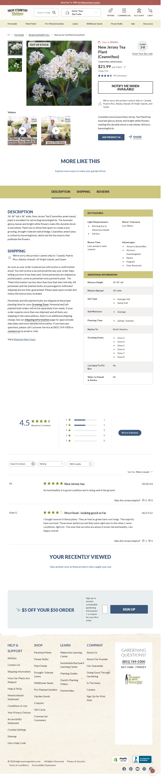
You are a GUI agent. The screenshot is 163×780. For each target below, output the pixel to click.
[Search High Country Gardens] (54, 12)
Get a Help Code (17, 742)
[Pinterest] (131, 769)
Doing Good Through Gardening (98, 674)
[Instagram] (144, 769)
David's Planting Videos (69, 682)
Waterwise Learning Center (71, 654)
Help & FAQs (15, 688)
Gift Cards (40, 709)
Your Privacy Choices (19, 712)
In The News (93, 682)
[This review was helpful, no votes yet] (143, 500)
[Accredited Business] (142, 759)
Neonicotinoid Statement (15, 697)
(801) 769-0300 (133, 661)
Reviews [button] (103, 191)
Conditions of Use (17, 705)
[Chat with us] (152, 771)
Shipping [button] (83, 191)
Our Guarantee (95, 665)
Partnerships (67, 690)
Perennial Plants (43, 652)
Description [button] (60, 191)
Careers (91, 689)
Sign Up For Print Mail (96, 698)
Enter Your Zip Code (142, 53)
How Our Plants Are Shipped (19, 680)
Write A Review (130, 432)
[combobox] (51, 464)
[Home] (9, 35)
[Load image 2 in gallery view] (15, 64)
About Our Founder (97, 659)
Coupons (39, 702)
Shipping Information (19, 671)
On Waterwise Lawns (89, 2)
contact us (14, 331)
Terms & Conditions (19, 765)
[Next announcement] (151, 2)
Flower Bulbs (41, 659)
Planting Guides (69, 673)
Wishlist (12, 658)
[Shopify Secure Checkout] (120, 759)
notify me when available (125, 87)
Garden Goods (42, 696)
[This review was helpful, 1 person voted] (143, 541)
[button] (150, 12)
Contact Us (14, 664)
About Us (92, 652)
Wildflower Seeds (43, 682)
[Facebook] (124, 769)
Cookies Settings (17, 729)
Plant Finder (40, 665)
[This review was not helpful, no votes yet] (149, 500)
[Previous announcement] (9, 2)
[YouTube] (137, 769)
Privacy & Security (76, 761)
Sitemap (12, 736)
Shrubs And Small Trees (39, 35)
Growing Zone (40, 304)
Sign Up (129, 609)
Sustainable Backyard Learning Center (72, 664)
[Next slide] (86, 73)
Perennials (19, 35)
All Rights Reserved (54, 761)
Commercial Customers (40, 718)
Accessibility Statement (15, 721)
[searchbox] (19, 463)
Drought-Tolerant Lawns (43, 674)
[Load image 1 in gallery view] (15, 48)
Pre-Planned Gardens (45, 689)
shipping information (37, 319)
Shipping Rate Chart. (25, 339)
